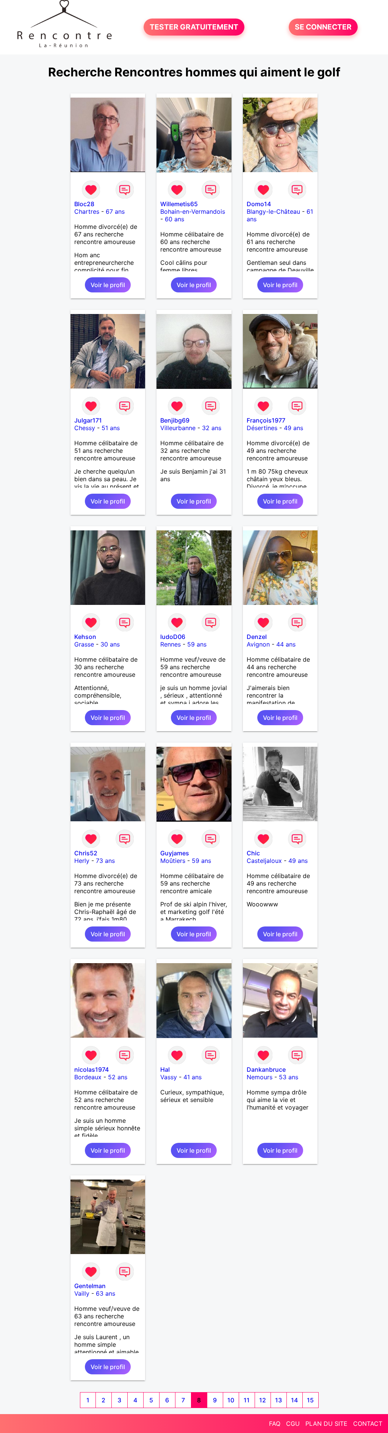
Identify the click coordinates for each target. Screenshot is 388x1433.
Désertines (262, 428)
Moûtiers (172, 860)
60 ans (174, 219)
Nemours (259, 1077)
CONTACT (367, 1423)
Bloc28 (84, 204)
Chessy (84, 428)
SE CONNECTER (323, 27)
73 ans (105, 860)
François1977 (266, 420)
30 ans (110, 644)
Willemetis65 (179, 204)
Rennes (170, 644)
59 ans (197, 644)
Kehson (85, 636)
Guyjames (174, 853)
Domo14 (259, 204)
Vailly (81, 1293)
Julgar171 (88, 420)
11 (247, 1400)
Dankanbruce (266, 1069)
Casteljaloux (264, 860)
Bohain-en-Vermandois (192, 211)
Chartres (86, 211)
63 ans (105, 1293)
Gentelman (90, 1286)
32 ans (211, 428)
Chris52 (85, 853)
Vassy (168, 1077)
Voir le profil (108, 285)
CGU (293, 1423)
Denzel (257, 636)
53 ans (288, 1077)
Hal (165, 1069)
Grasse (84, 644)
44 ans (286, 644)
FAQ (274, 1423)
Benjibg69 (174, 420)
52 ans (117, 1077)
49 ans (293, 428)
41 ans (192, 1077)
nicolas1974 (91, 1069)
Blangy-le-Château (273, 211)
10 (230, 1400)
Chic (253, 853)
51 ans (111, 428)
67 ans (115, 211)
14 (294, 1400)
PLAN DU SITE (326, 1423)
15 (310, 1400)
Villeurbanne (178, 428)
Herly (81, 860)
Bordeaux (88, 1077)
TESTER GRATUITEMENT (194, 27)
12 (262, 1400)
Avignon (258, 644)
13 (278, 1400)
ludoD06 (172, 636)
